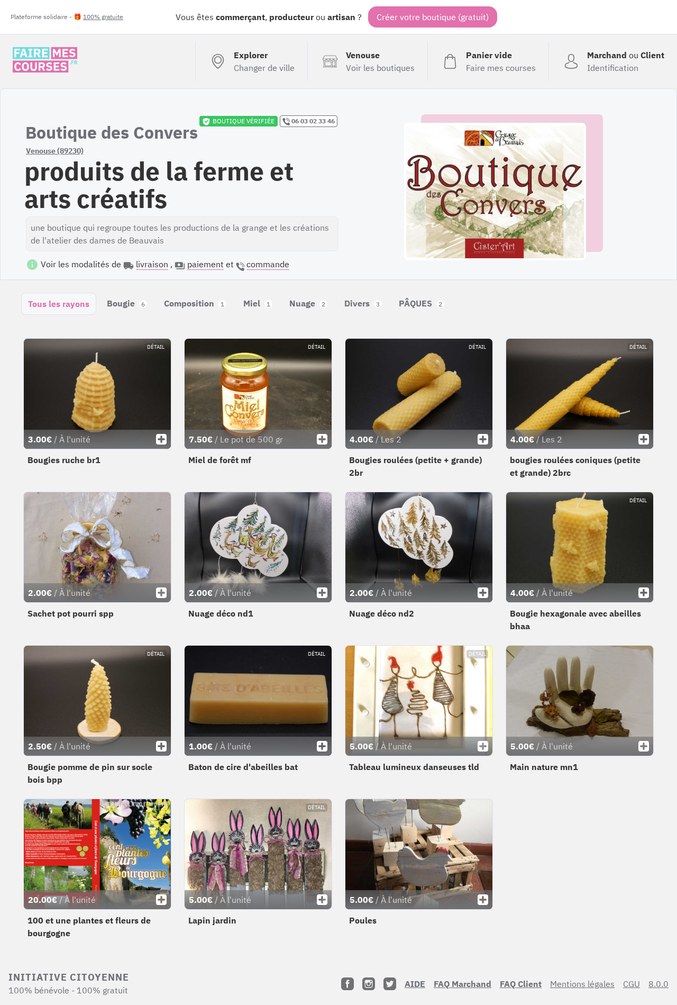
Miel (256, 303)
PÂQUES (420, 303)
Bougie (126, 303)
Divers (362, 303)
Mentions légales (582, 984)
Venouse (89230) (55, 151)
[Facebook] (347, 983)
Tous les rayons (58, 303)
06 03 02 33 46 (312, 121)
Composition (194, 303)
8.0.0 (658, 984)
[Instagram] (368, 983)
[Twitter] (389, 983)
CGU (631, 984)
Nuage (307, 303)
